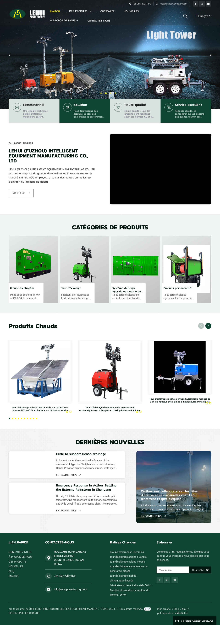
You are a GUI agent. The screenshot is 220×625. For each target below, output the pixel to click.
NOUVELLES (131, 11)
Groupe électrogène (22, 288)
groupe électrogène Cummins (127, 552)
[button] (101, 93)
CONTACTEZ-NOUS (99, 20)
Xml (184, 609)
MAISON (14, 576)
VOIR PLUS (19, 193)
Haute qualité (135, 105)
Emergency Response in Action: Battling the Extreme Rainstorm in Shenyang (86, 487)
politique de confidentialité (172, 613)
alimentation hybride (121, 580)
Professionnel (33, 105)
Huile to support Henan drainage (81, 454)
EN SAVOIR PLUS (67, 475)
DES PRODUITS (17, 561)
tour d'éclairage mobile (123, 575)
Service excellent (188, 105)
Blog (11, 571)
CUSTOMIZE (107, 11)
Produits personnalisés (177, 288)
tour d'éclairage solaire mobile (127, 561)
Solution (80, 105)
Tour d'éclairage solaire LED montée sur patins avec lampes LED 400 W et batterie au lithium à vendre (40, 409)
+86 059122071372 (142, 3)
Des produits (79, 11)
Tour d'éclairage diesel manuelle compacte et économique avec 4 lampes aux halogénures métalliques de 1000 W (110, 409)
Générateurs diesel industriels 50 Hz (130, 585)
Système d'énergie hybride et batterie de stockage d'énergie (126, 289)
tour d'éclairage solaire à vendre (128, 556)
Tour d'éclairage (71, 288)
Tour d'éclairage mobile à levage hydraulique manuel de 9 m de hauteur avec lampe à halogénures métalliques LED (180, 400)
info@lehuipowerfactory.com (173, 3)
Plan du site (164, 609)
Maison (55, 11)
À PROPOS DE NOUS (62, 20)
